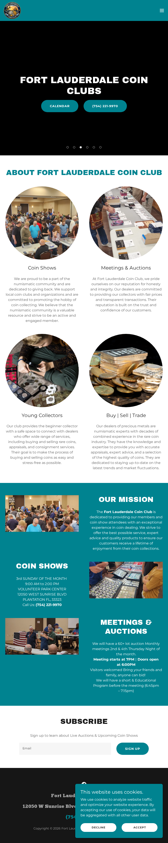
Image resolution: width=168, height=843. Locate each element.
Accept (139, 827)
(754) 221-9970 (105, 106)
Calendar (60, 106)
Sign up (132, 749)
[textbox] (65, 749)
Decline (98, 827)
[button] (162, 10)
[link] (12, 10)
